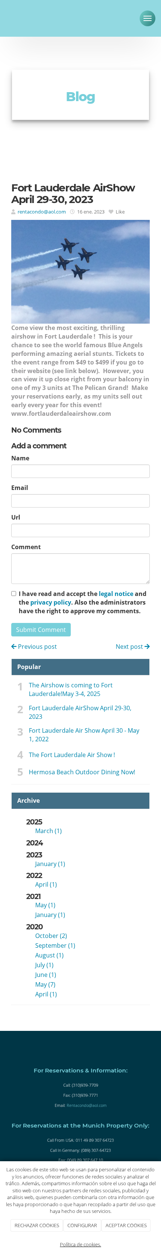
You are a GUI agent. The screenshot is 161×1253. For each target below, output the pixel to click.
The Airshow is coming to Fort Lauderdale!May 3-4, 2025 (71, 689)
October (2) (51, 936)
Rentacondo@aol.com (87, 1105)
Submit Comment (41, 630)
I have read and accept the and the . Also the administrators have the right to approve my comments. (82, 602)
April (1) (46, 884)
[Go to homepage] (26, 17)
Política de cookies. (80, 1244)
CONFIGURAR (82, 1225)
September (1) (55, 945)
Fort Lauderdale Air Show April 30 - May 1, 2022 (84, 734)
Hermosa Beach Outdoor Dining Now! (82, 772)
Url (15, 517)
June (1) (45, 975)
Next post (130, 646)
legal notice (116, 594)
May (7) (45, 984)
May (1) (45, 905)
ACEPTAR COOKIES (126, 1225)
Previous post (36, 646)
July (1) (44, 965)
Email (19, 488)
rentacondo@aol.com (42, 211)
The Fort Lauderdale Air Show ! (72, 755)
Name (20, 458)
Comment (26, 547)
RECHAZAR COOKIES (37, 1225)
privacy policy (50, 602)
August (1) (49, 955)
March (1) (48, 831)
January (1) (50, 864)
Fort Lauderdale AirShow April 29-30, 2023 (80, 712)
